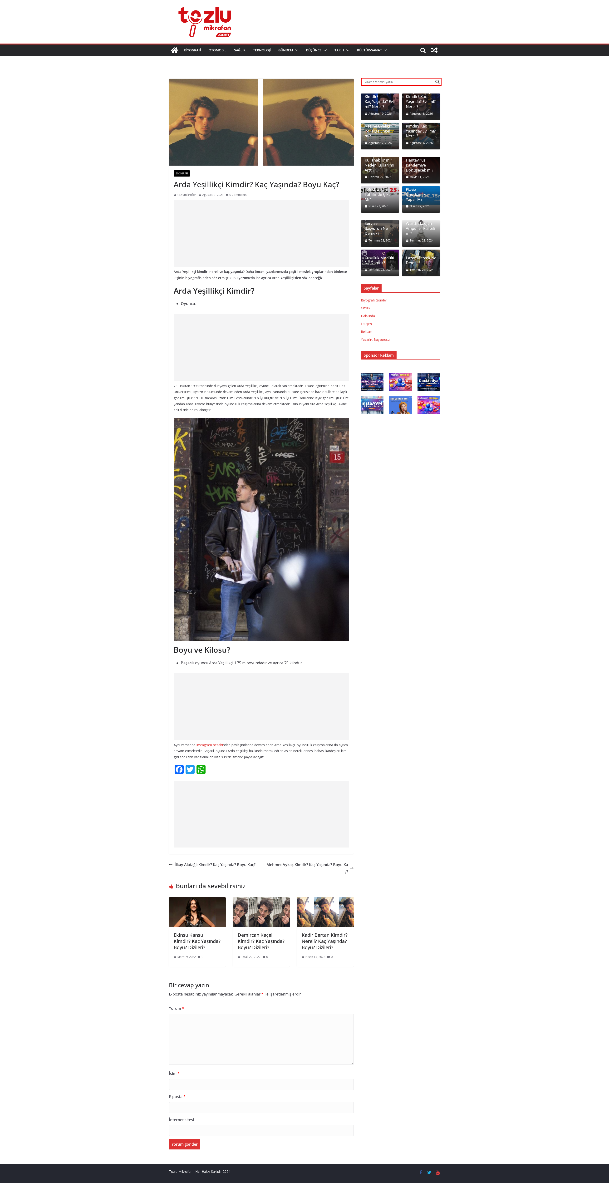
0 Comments (237, 195)
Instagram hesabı (209, 745)
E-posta (177, 1096)
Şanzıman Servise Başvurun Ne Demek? (376, 226)
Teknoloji (262, 50)
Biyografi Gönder (374, 300)
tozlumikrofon (186, 195)
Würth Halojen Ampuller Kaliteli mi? (420, 228)
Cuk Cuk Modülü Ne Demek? (379, 261)
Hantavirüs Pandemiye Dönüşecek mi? (419, 165)
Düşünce (314, 50)
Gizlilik (365, 308)
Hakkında (368, 316)
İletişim (366, 323)
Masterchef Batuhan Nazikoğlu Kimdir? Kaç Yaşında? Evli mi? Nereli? (421, 123)
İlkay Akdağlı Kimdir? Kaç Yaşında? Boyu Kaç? (215, 864)
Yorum (176, 1008)
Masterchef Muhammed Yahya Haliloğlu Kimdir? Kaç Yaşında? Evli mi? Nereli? (421, 94)
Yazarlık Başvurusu (375, 339)
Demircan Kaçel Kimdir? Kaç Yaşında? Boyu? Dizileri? (261, 941)
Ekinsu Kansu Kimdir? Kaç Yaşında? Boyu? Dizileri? (197, 941)
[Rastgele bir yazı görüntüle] (434, 50)
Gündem (285, 50)
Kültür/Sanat (369, 50)
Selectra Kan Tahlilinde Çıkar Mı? (378, 194)
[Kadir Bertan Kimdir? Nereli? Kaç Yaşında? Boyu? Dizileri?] (325, 900)
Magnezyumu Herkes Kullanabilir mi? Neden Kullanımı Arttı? (379, 160)
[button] (295, 50)
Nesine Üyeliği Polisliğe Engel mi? (377, 131)
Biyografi (192, 50)
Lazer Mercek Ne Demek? (421, 261)
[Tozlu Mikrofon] (174, 50)
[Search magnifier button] (437, 82)
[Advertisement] (261, 233)
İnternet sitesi (181, 1119)
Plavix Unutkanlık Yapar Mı (416, 194)
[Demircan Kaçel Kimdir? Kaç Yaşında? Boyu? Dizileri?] (261, 900)
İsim (174, 1073)
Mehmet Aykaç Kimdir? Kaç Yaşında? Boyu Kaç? (307, 868)
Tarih (339, 50)
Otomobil (217, 50)
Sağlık (240, 50)
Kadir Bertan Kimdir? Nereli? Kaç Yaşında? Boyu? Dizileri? (325, 941)
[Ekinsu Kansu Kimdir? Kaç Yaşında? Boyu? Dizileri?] (197, 900)
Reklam (366, 331)
